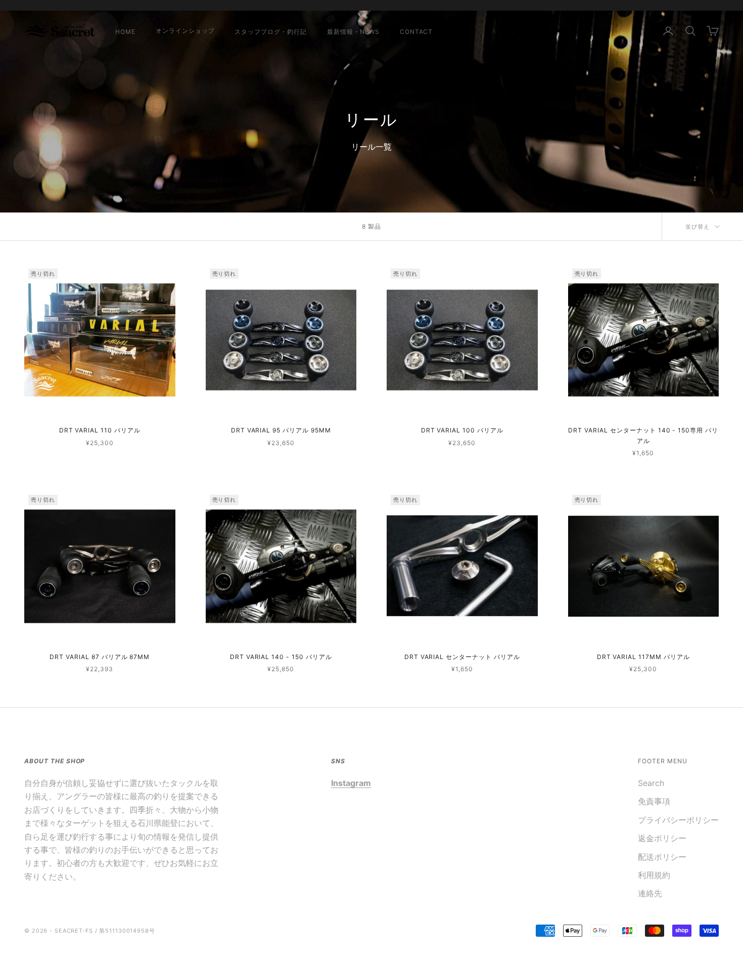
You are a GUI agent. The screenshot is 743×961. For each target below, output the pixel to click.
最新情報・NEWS (353, 31)
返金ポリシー (662, 838)
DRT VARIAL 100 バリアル (462, 430)
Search (651, 783)
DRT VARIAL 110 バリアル (100, 430)
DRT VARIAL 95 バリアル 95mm (281, 430)
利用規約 (654, 875)
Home (125, 31)
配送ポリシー (662, 857)
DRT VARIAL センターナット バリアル (462, 657)
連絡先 (650, 893)
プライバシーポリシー (678, 820)
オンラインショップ (185, 30)
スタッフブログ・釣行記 (271, 31)
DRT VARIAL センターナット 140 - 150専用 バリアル (643, 435)
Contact (416, 31)
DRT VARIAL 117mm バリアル (643, 657)
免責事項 (654, 801)
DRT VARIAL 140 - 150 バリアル (281, 657)
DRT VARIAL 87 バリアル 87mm (100, 657)
